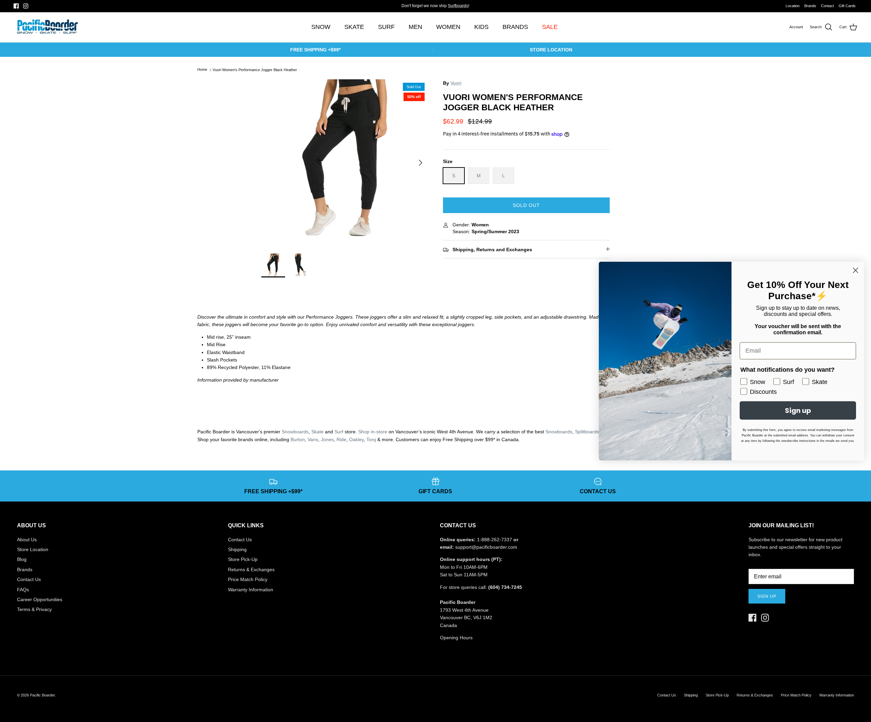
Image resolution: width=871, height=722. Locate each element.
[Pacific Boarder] (47, 27)
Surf (338, 431)
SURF (386, 26)
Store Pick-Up (243, 559)
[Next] (420, 162)
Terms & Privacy (34, 609)
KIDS (481, 26)
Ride (341, 439)
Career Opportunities (39, 599)
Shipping (237, 549)
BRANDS (515, 26)
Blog (22, 559)
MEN (415, 26)
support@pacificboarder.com (486, 547)
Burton (298, 439)
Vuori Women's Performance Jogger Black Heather (255, 70)
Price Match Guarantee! (449, 7)
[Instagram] (25, 6)
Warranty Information (250, 589)
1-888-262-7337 (494, 539)
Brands (810, 6)
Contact (827, 6)
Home (202, 70)
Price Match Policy (247, 579)
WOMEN (448, 26)
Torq (371, 439)
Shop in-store (372, 431)
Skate (317, 431)
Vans (313, 439)
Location (793, 6)
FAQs (23, 589)
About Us (27, 539)
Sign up (766, 596)
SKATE (354, 26)
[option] (344, 162)
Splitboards (587, 431)
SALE (550, 26)
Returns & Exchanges (251, 569)
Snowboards (295, 431)
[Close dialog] (855, 270)
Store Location (32, 549)
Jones (327, 439)
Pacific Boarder (42, 695)
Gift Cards (847, 6)
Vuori (455, 83)
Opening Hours (456, 637)
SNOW (320, 26)
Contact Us (29, 579)
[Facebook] (16, 6)
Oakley (356, 439)
